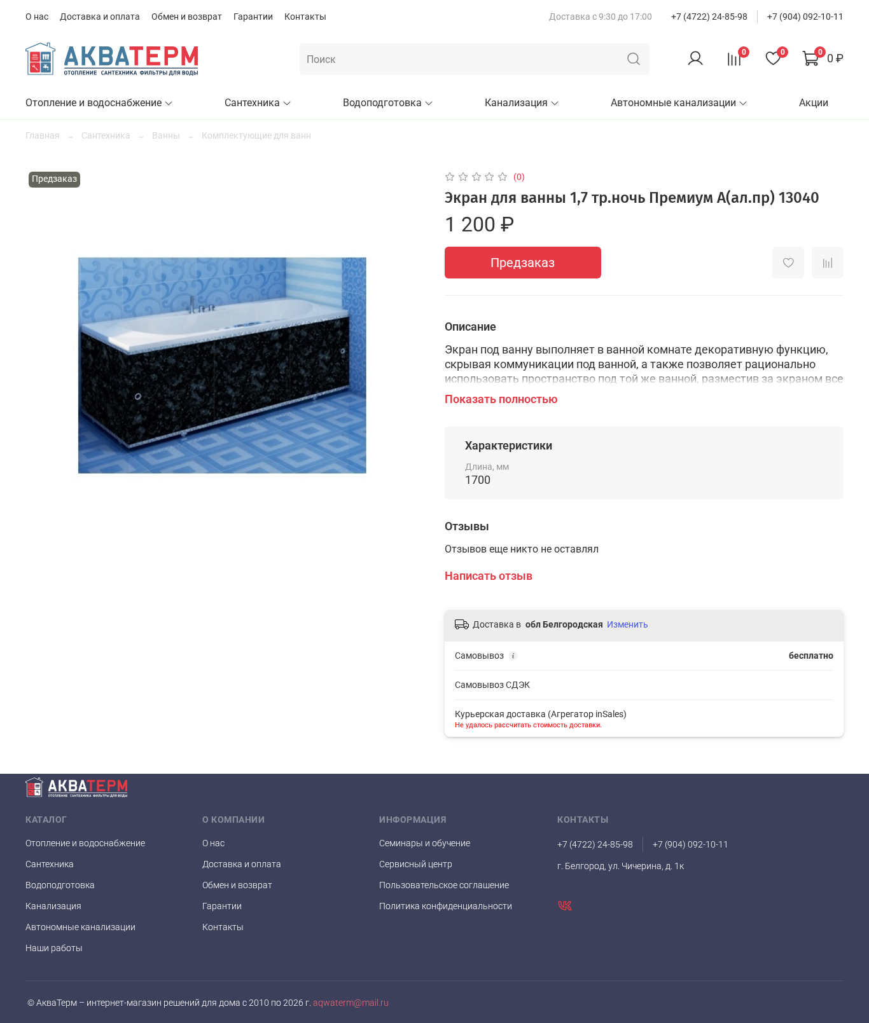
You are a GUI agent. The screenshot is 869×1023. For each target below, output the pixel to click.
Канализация (516, 103)
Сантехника (252, 103)
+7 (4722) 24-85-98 (709, 16)
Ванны (166, 135)
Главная (42, 135)
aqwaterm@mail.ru (350, 1003)
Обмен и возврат (186, 16)
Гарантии (253, 16)
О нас (36, 16)
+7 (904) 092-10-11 (805, 16)
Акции (813, 103)
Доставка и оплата (100, 16)
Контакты (305, 16)
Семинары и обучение (424, 843)
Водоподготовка (382, 103)
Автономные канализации (673, 103)
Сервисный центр (415, 864)
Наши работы (54, 948)
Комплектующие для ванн (256, 135)
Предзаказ (522, 262)
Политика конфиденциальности (445, 906)
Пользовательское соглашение (444, 885)
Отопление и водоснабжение (93, 103)
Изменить (627, 624)
